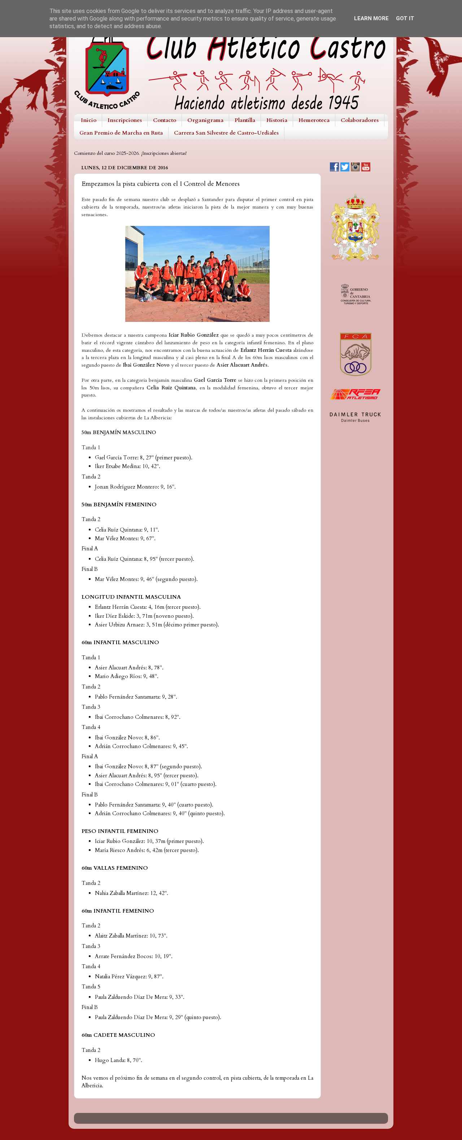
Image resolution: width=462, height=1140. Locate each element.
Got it (405, 18)
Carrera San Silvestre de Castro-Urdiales (226, 132)
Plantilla (245, 120)
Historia (276, 120)
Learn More (371, 18)
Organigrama (205, 120)
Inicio (88, 120)
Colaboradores (360, 120)
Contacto (164, 120)
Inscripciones (125, 120)
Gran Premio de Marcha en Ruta (121, 132)
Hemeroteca (314, 120)
